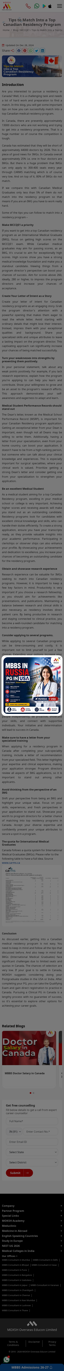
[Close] (59, 658)
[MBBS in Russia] (32, 685)
